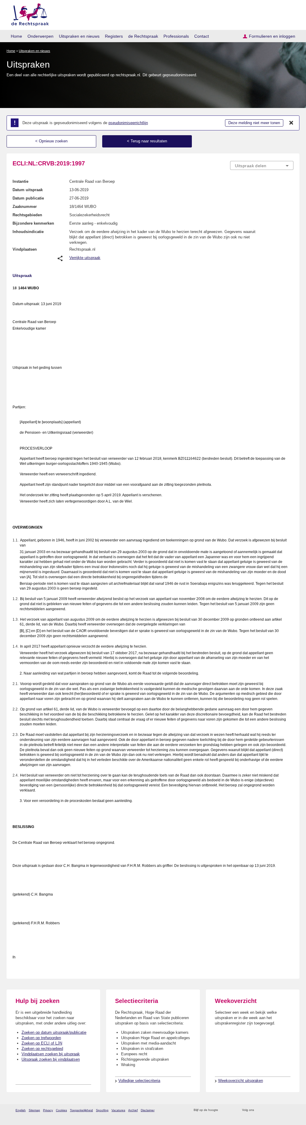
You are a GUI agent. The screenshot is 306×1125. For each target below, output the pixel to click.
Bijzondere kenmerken (33, 223)
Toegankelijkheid (81, 1110)
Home (16, 36)
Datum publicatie (28, 198)
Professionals (176, 36)
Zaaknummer (25, 206)
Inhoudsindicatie (28, 231)
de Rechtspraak (143, 36)
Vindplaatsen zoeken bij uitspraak (51, 1054)
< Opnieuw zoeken (51, 141)
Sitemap (34, 1110)
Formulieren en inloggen (272, 36)
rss (224, 1110)
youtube (290, 1110)
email (231, 1110)
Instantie (20, 181)
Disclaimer (147, 1110)
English (21, 1110)
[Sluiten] (291, 123)
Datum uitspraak (28, 190)
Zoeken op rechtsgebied (42, 1048)
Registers (114, 36)
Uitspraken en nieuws (79, 36)
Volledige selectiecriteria (139, 1080)
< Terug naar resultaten (147, 141)
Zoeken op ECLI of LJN (42, 1043)
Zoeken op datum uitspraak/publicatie (54, 1032)
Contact (201, 36)
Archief (133, 1110)
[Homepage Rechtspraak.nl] (28, 13)
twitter (259, 1110)
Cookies (61, 1110)
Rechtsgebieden (27, 215)
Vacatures (118, 1110)
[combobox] (262, 165)
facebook (267, 1110)
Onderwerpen (40, 36)
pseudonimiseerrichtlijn (128, 123)
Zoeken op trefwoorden (41, 1038)
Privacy (48, 1110)
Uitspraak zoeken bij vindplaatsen (51, 1059)
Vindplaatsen (25, 249)
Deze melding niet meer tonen (254, 123)
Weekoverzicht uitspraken (240, 1080)
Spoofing (102, 1110)
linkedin (282, 1110)
